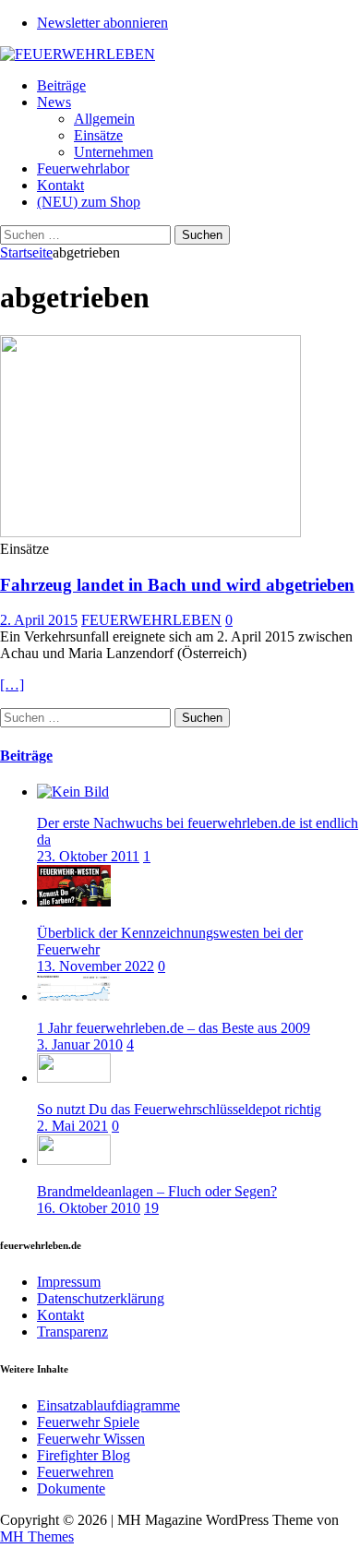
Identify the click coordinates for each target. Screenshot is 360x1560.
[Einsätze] (150, 532)
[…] (12, 684)
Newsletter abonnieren (102, 22)
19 (151, 1208)
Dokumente (71, 1488)
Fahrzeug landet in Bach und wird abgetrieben (177, 584)
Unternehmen (113, 152)
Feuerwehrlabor (83, 168)
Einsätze (98, 135)
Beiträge (61, 85)
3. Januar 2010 (80, 1044)
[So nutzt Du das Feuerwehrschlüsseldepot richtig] (74, 1078)
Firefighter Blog (83, 1455)
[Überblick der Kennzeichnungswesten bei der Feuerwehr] (74, 901)
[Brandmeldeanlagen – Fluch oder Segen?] (74, 1160)
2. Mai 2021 (72, 1126)
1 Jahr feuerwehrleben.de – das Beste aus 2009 (173, 1028)
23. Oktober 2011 (88, 856)
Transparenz (72, 1331)
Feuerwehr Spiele (88, 1422)
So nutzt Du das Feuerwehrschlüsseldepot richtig (179, 1109)
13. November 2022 (95, 966)
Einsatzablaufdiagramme (108, 1405)
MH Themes (37, 1536)
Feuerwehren (75, 1472)
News (54, 102)
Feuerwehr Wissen (91, 1438)
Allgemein (104, 118)
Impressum (69, 1282)
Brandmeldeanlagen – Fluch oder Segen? (157, 1191)
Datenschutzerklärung (100, 1298)
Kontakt (60, 185)
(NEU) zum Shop (88, 202)
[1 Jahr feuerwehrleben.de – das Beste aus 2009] (74, 996)
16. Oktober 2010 (88, 1208)
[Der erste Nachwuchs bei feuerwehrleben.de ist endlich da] (73, 791)
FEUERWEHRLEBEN (151, 620)
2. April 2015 (39, 620)
